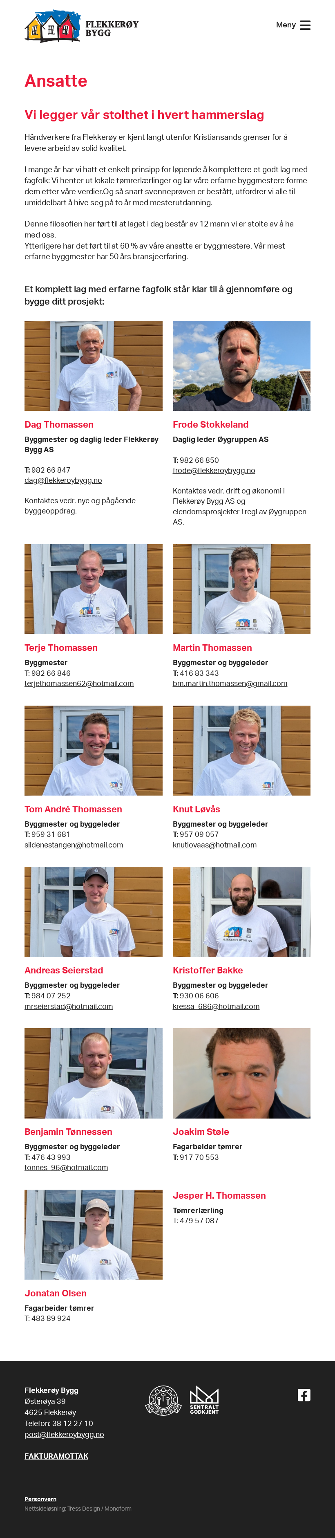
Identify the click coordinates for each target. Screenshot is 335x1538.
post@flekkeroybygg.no (64, 1435)
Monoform (118, 1509)
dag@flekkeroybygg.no (63, 480)
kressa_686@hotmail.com (216, 1006)
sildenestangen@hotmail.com (74, 845)
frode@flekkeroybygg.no (214, 470)
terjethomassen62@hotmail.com (79, 683)
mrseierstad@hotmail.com (69, 1006)
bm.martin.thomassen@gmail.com (230, 683)
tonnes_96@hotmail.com (66, 1167)
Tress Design (83, 1509)
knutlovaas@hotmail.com (215, 845)
